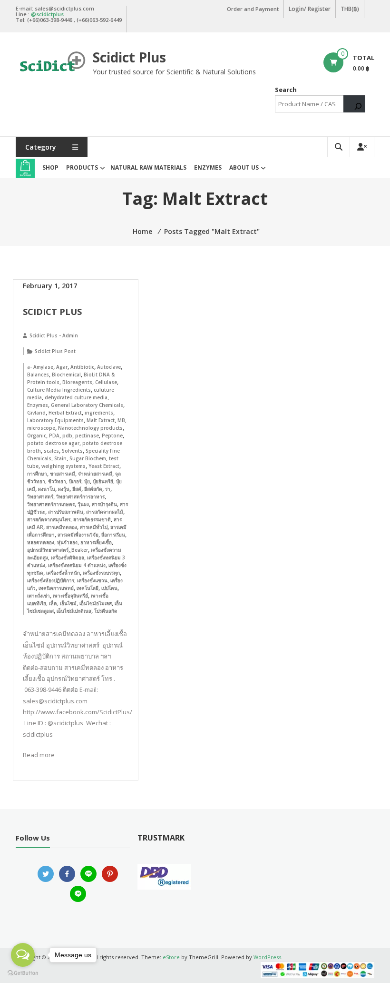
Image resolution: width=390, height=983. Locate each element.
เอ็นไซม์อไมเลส (95, 603)
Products (82, 167)
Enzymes (208, 167)
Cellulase (106, 382)
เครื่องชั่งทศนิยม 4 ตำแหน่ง (77, 565)
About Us (244, 167)
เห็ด (53, 603)
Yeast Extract (103, 466)
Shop (50, 167)
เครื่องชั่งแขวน (92, 580)
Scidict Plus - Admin (53, 335)
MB (121, 420)
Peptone (112, 435)
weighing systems (63, 466)
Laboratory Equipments (55, 420)
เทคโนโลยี (87, 588)
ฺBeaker (79, 550)
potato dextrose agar (53, 443)
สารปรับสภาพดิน (65, 511)
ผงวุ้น (63, 489)
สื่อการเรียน (113, 534)
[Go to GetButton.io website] (23, 973)
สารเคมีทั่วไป (93, 527)
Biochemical (66, 374)
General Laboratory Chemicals (87, 405)
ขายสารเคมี (62, 473)
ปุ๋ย (87, 481)
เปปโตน (109, 588)
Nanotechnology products (90, 428)
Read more (39, 754)
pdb (67, 435)
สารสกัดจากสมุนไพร (48, 519)
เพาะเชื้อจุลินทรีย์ (70, 595)
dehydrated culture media (76, 397)
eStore (171, 957)
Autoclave (109, 367)
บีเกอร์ (75, 481)
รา (107, 489)
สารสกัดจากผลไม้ (104, 511)
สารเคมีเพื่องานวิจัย (78, 534)
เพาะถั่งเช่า (38, 595)
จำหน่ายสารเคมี (95, 473)
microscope (41, 428)
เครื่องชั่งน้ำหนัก (63, 572)
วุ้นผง (83, 504)
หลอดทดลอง (40, 542)
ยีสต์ (76, 489)
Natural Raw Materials (148, 167)
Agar (62, 367)
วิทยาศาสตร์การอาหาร (80, 496)
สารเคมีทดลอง (61, 527)
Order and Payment (253, 8)
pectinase (87, 435)
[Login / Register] (362, 147)
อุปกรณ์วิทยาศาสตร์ (47, 550)
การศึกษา (37, 473)
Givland (36, 412)
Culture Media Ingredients (59, 389)
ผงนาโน (46, 489)
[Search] (354, 103)
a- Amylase (40, 367)
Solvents (72, 450)
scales (51, 450)
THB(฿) (350, 9)
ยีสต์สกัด (93, 489)
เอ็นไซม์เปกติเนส (74, 611)
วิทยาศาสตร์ (40, 496)
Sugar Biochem (87, 458)
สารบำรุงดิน (104, 504)
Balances (38, 374)
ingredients (99, 412)
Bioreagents (77, 382)
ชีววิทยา (57, 481)
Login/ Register (310, 9)
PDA (54, 435)
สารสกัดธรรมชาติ (92, 519)
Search (286, 89)
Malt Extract (101, 420)
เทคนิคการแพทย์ (56, 588)
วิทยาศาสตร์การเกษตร (51, 504)
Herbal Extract (65, 412)
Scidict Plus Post (55, 351)
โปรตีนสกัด (105, 611)
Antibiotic (82, 367)
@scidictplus (47, 14)
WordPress (267, 957)
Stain (60, 458)
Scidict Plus (129, 57)
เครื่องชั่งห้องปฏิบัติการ (50, 580)
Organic (36, 435)
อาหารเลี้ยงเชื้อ (96, 542)
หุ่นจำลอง (67, 542)
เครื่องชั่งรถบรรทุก (101, 572)
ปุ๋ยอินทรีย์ (103, 481)
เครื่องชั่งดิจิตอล (67, 557)
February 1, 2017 (50, 285)
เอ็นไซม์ (68, 603)
